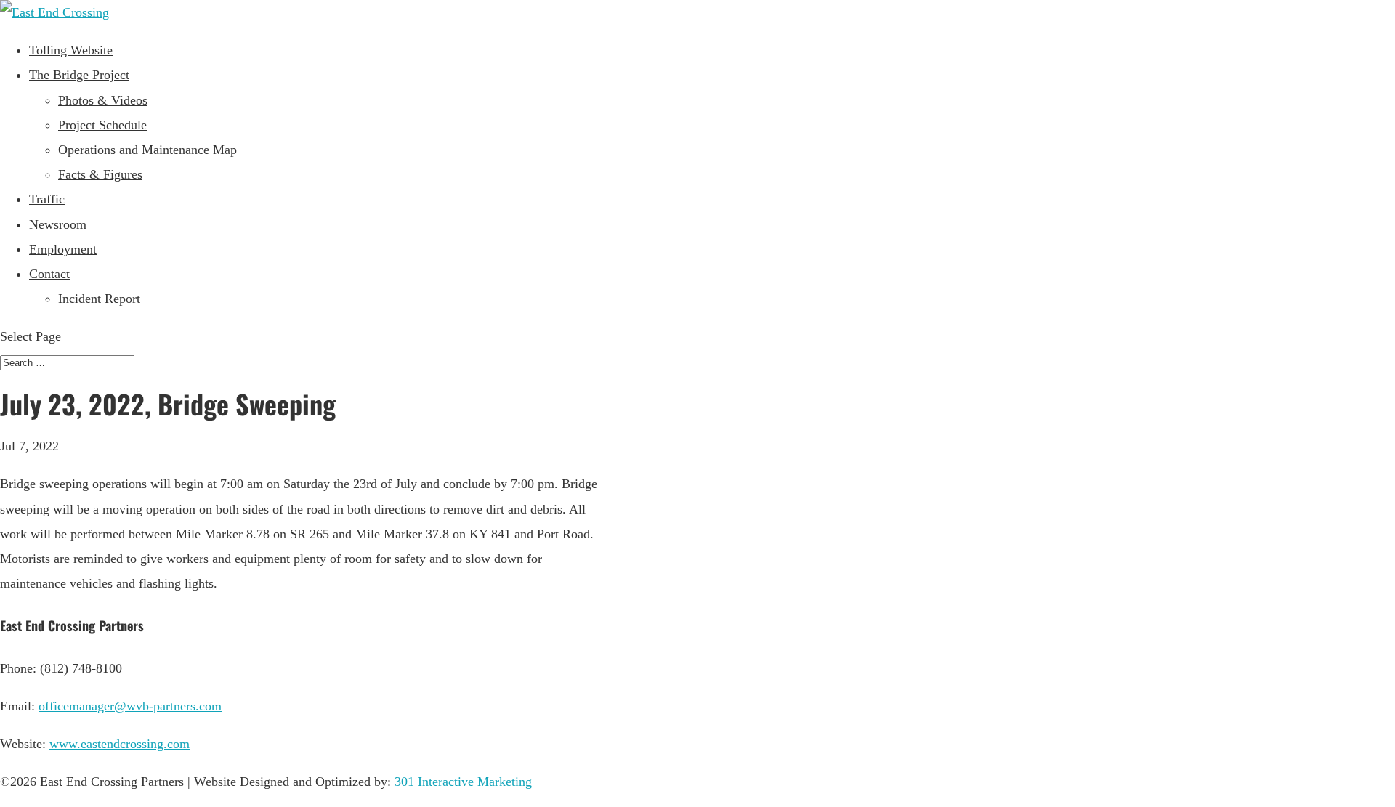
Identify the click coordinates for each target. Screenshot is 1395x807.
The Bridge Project (79, 75)
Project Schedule (102, 125)
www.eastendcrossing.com (119, 744)
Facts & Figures (100, 174)
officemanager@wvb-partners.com (130, 706)
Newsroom (57, 224)
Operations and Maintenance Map (147, 149)
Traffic (47, 199)
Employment (63, 249)
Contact (49, 274)
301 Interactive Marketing (463, 781)
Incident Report (99, 298)
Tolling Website (71, 50)
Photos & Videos (102, 100)
